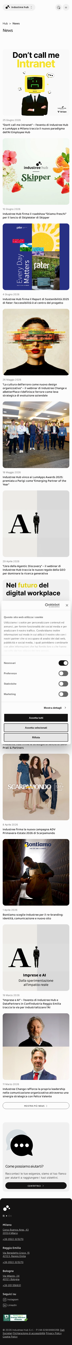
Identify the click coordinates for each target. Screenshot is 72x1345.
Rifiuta (36, 737)
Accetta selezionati (36, 727)
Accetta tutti (36, 717)
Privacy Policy (54, 1333)
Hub (5, 23)
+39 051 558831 (12, 1285)
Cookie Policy (10, 1336)
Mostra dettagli (53, 707)
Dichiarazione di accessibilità (29, 1333)
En (10, 1216)
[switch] (63, 673)
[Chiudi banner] (67, 605)
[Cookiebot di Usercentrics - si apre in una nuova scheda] (45, 605)
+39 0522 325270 (13, 1239)
